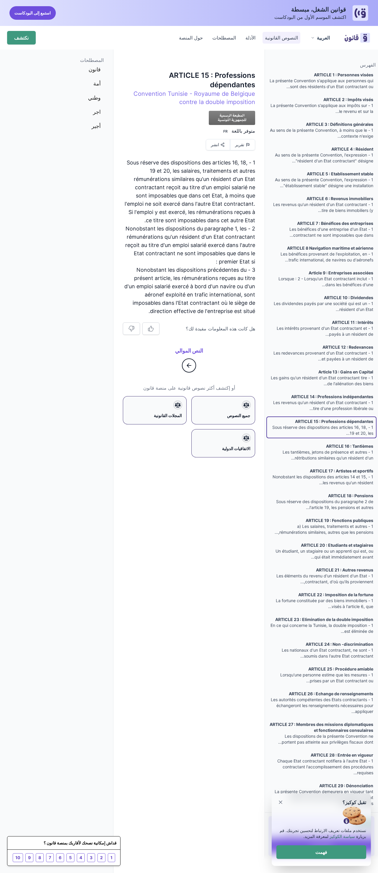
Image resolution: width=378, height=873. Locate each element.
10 (17, 857)
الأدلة (250, 38)
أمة (97, 83)
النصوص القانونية (281, 38)
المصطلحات (224, 38)
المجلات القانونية (168, 415)
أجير (96, 126)
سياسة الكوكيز (342, 836)
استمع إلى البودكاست (32, 12)
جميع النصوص (238, 415)
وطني (94, 98)
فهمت (321, 852)
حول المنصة (191, 38)
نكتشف (21, 38)
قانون (95, 69)
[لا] (131, 328)
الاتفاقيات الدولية (236, 448)
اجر (97, 112)
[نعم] (150, 328)
